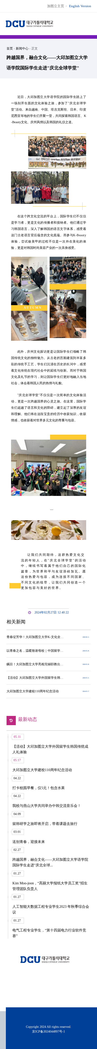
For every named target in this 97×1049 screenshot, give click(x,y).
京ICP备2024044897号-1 (48, 1031)
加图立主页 (55, 6)
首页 (10, 48)
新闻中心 (22, 48)
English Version (80, 6)
